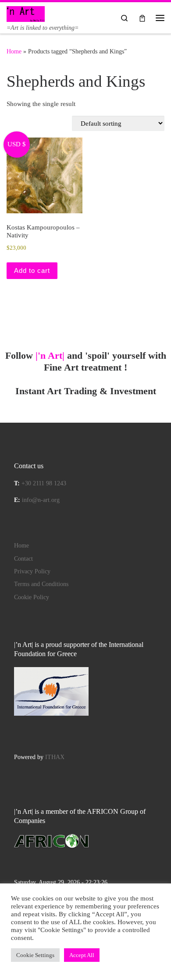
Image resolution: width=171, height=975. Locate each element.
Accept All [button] (81, 955)
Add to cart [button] (32, 270)
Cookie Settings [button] (35, 955)
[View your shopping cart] (142, 17)
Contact (23, 558)
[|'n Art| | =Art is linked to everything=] (26, 12)
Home (14, 51)
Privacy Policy (32, 571)
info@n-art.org (41, 500)
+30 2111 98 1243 (43, 483)
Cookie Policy (31, 597)
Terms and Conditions (41, 584)
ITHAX (54, 757)
